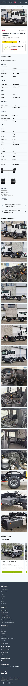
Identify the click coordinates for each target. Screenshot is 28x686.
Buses (2, 601)
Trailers (3, 596)
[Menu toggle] (2, 2)
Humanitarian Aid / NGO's (7, 638)
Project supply (4, 615)
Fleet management (5, 617)
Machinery (3, 603)
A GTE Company (16, 677)
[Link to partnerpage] (4, 673)
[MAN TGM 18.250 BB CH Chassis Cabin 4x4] (12, 551)
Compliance (11, 679)
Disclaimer (17, 679)
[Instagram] (6, 683)
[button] (21, 2)
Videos (2, 654)
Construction (4, 636)
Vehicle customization (6, 619)
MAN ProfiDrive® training (7, 622)
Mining (2, 629)
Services (3, 607)
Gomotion (7, 680)
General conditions (4, 679)
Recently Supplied (5, 649)
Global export (4, 612)
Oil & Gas (3, 631)
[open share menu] (19, 42)
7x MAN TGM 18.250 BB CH (9, 561)
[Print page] (24, 42)
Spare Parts (4, 610)
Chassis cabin (4, 592)
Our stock (2, 6)
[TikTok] (11, 683)
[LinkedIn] (4, 683)
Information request (9, 42)
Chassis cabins (7, 6)
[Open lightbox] (14, 231)
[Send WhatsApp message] (6, 48)
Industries (4, 626)
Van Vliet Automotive (9, 2)
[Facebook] (1, 683)
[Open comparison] (23, 2)
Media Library (5, 647)
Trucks (2, 594)
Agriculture (3, 640)
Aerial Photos (4, 652)
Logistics (3, 633)
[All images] (24, 24)
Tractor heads (4, 589)
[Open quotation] (26, 2)
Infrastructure (4, 643)
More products (5, 539)
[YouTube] (9, 683)
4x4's (2, 599)
